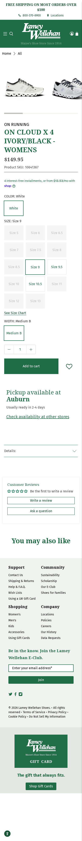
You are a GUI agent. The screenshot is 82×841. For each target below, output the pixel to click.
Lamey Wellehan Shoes (34, 708)
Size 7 (14, 250)
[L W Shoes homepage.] (41, 34)
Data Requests (51, 638)
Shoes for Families (53, 593)
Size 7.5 (35, 250)
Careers (46, 626)
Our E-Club (48, 587)
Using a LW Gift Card (22, 598)
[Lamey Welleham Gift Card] (41, 751)
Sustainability (50, 575)
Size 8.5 (14, 267)
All (20, 53)
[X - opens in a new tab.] (10, 695)
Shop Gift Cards (41, 786)
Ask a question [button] (41, 511)
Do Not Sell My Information (47, 716)
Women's (14, 614)
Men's (12, 620)
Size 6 (35, 233)
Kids (11, 626)
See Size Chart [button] (15, 313)
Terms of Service (34, 712)
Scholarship (49, 581)
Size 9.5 (56, 267)
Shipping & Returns (21, 581)
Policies (46, 620)
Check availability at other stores (37, 416)
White (13, 208)
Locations (57, 15)
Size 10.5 (35, 284)
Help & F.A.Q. (16, 587)
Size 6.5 (57, 233)
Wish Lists (15, 593)
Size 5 (13, 233)
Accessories (16, 632)
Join (41, 680)
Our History (48, 632)
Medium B (14, 333)
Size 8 (56, 250)
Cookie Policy (17, 716)
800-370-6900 (31, 15)
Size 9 (35, 267)
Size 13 (35, 301)
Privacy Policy (57, 712)
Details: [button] (10, 451)
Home (6, 53)
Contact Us (15, 575)
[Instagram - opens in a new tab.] (20, 695)
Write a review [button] (41, 500)
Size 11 (57, 284)
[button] (10, 33)
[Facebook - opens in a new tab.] (15, 695)
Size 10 (14, 284)
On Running (16, 124)
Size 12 (14, 301)
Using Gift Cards (19, 638)
